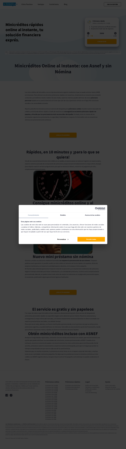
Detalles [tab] (63, 215)
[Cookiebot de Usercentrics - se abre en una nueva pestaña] (96, 208)
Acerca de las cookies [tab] (92, 215)
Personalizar (61, 239)
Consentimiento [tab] (33, 215)
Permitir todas (91, 239)
